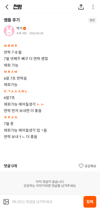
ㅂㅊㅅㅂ (11, 71)
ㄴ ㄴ (41, 104)
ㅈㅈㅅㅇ (11, 117)
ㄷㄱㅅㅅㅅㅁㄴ (16, 91)
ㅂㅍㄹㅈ (11, 45)
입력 (89, 201)
